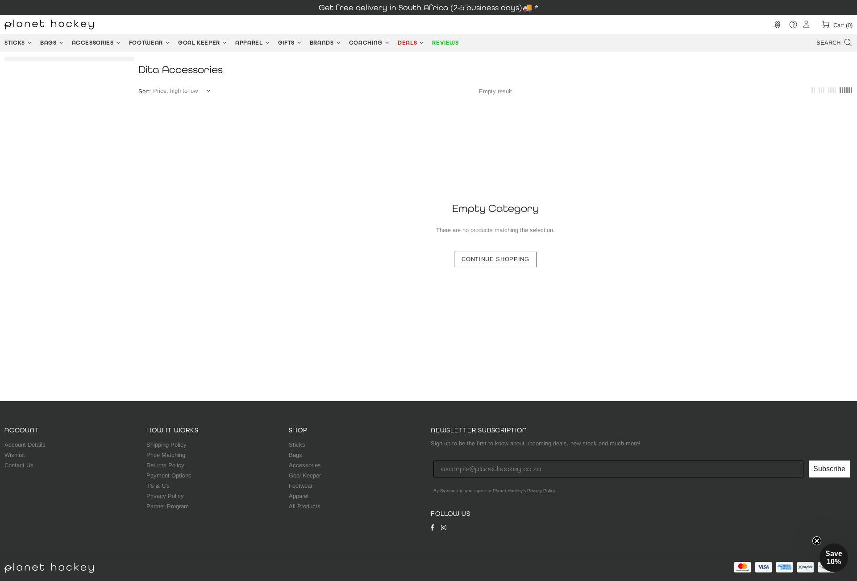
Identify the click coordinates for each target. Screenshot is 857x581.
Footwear (300, 485)
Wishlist (14, 455)
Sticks (297, 444)
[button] (834, 558)
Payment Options (168, 475)
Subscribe (829, 469)
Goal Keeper (305, 475)
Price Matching (165, 455)
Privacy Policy (165, 496)
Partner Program (167, 506)
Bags (295, 455)
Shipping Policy (166, 444)
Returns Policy (165, 465)
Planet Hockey (49, 24)
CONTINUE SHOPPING (495, 259)
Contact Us (18, 465)
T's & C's (158, 485)
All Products (304, 506)
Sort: (144, 91)
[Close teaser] (816, 540)
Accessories (305, 465)
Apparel (298, 496)
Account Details (25, 444)
